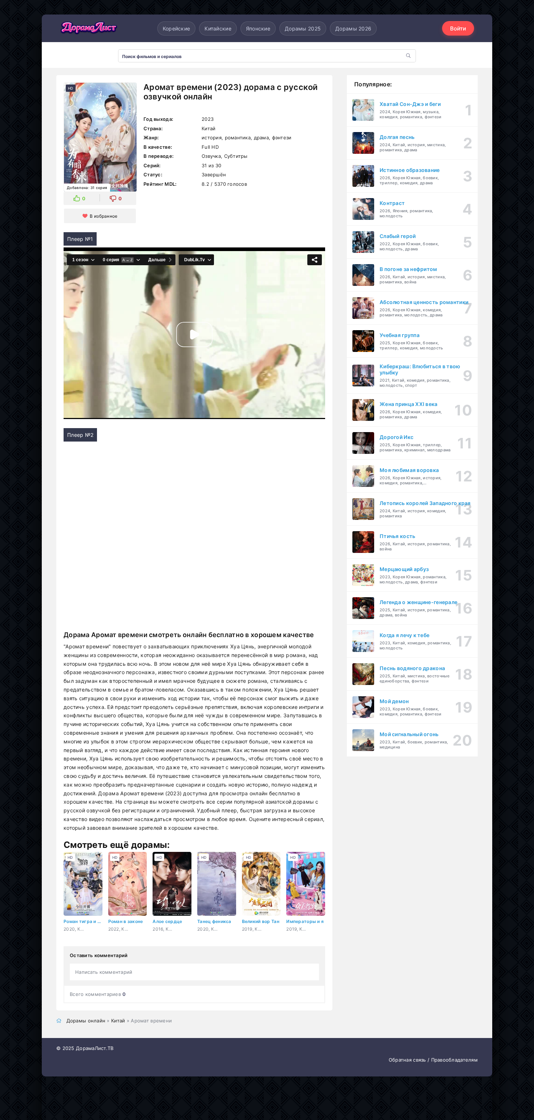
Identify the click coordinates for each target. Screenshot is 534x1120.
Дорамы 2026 (353, 28)
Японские (258, 28)
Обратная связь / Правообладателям (433, 1060)
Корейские (176, 28)
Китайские (218, 28)
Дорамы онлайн (86, 1020)
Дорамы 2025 (303, 28)
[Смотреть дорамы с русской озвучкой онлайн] (89, 28)
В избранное (103, 216)
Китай (118, 1020)
